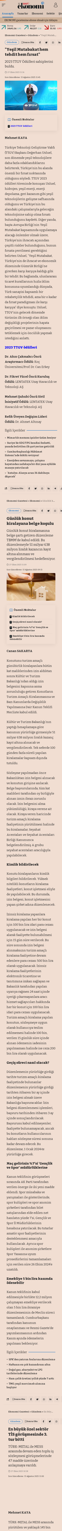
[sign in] (55, 5)
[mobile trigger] (4, 5)
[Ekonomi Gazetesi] (31, 5)
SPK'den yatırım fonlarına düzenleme (32, 1359)
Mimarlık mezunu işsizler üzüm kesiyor (31, 437)
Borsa (10, 26)
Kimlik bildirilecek (23, 616)
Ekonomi (35, 501)
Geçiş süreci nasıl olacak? (27, 622)
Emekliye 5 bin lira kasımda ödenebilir (27, 638)
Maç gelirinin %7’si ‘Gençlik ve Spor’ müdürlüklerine (29, 629)
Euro (52, 26)
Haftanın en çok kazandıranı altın (29, 1364)
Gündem (33, 35)
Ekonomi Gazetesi (15, 35)
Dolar (33, 26)
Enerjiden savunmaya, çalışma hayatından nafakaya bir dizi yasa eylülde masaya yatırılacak (30, 464)
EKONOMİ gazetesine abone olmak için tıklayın (31, 20)
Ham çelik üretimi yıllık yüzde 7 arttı (31, 1378)
